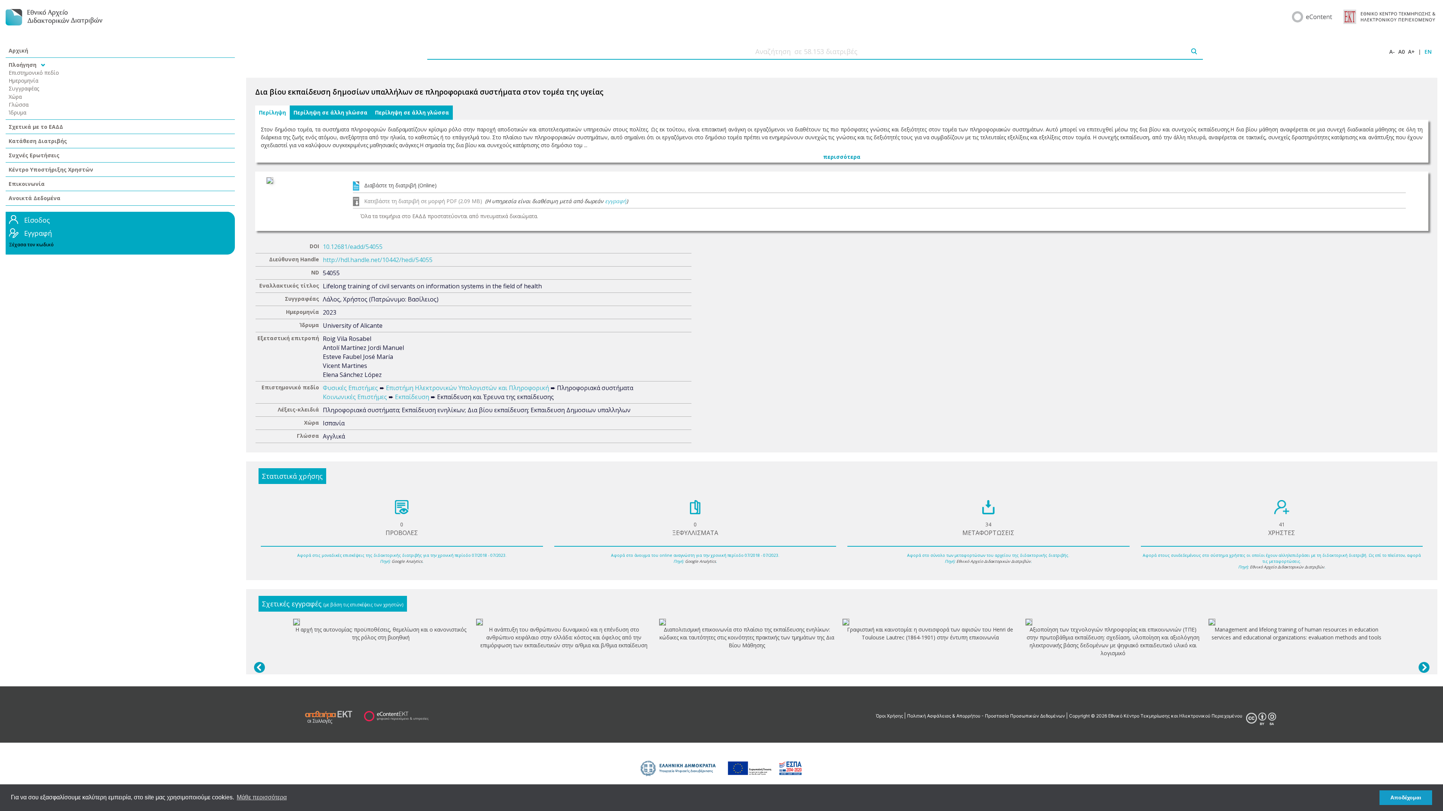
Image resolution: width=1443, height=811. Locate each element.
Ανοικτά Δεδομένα (35, 198)
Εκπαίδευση (412, 397)
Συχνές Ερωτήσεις (34, 155)
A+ (1411, 51)
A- (1392, 51)
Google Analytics (407, 561)
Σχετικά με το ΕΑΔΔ (36, 126)
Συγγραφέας (24, 88)
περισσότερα (842, 156)
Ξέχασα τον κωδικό (31, 244)
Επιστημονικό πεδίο (34, 72)
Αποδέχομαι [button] (1405, 797)
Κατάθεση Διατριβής (38, 141)
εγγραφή (615, 201)
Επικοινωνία (27, 183)
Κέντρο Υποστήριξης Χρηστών (51, 169)
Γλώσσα (19, 104)
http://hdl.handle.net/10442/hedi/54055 (378, 260)
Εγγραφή (38, 233)
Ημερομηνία (23, 80)
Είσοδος (37, 220)
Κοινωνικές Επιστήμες (355, 397)
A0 (1401, 51)
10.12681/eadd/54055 (353, 247)
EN (1428, 51)
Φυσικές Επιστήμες (350, 388)
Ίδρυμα (17, 112)
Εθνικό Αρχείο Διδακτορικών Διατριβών (993, 561)
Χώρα (15, 96)
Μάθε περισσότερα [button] (262, 797)
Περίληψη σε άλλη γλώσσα (330, 112)
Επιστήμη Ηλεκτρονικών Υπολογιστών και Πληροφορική (467, 388)
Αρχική (18, 50)
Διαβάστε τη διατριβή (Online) (400, 185)
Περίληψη (272, 112)
